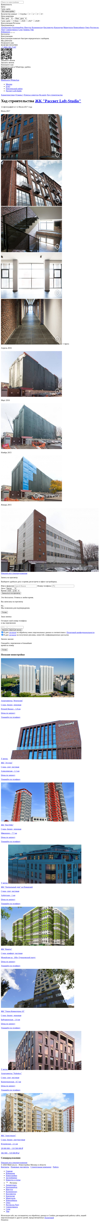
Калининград (37, 27)
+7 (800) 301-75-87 (8, 47)
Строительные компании (40, 1167)
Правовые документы (20, 1167)
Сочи (20, 30)
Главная (9, 1171)
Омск (87, 27)
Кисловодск (49, 27)
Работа (56, 1167)
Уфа (32, 30)
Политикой (49, 1218)
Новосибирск (79, 27)
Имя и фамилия (7, 586)
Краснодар (58, 27)
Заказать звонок (7, 63)
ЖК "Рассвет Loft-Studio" (58, 101)
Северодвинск (12, 30)
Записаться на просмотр (11, 593)
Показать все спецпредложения (14, 573)
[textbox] (12, 2)
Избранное (5, 32)
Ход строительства (55, 95)
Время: (4, 591)
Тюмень (26, 30)
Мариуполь (68, 27)
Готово (4, 612)
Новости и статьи (13, 1180)
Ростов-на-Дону (12, 1205)
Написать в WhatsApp (10, 80)
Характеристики (8, 95)
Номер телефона (44, 586)
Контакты (5, 1167)
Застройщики (11, 1178)
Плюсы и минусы (31, 95)
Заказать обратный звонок (11, 630)
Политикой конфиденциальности (81, 632)
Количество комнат (9, 14)
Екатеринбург (18, 27)
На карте (42, 95)
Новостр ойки (11, 1175)
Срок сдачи (5, 21)
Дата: (3, 588)
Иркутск (27, 27)
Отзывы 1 (19, 95)
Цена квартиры (7, 16)
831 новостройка (8, 11)
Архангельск (6, 27)
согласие (12, 632)
